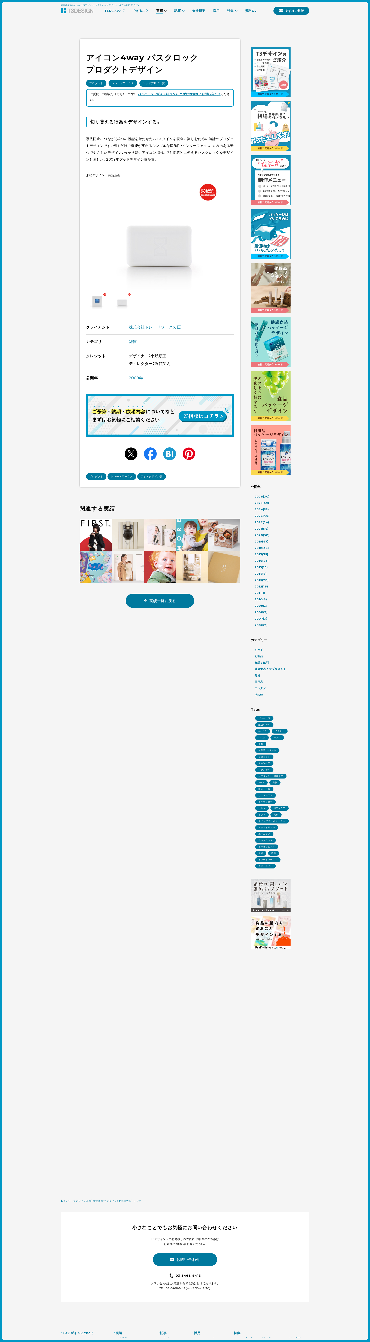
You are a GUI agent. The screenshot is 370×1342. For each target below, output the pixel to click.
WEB (261, 782)
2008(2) (261, 612)
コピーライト (265, 866)
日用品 (259, 681)
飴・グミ (262, 731)
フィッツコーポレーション (272, 821)
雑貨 (133, 341)
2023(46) (262, 515)
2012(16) (261, 586)
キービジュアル (266, 846)
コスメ (262, 808)
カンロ (277, 737)
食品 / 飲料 (262, 662)
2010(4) (261, 599)
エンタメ (260, 688)
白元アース (264, 789)
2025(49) (262, 503)
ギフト (262, 814)
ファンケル (264, 769)
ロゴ (260, 744)
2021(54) (262, 528)
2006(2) (261, 625)
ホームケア (264, 833)
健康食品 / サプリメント (270, 669)
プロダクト (96, 83)
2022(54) (262, 522)
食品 (260, 853)
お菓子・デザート (267, 750)
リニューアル (265, 795)
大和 (276, 814)
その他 (259, 694)
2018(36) (262, 548)
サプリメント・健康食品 (270, 776)
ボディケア (279, 808)
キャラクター (265, 801)
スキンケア (264, 763)
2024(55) (262, 509)
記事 (163, 1333)
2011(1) (260, 593)
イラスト (279, 731)
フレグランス (265, 840)
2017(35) (261, 554)
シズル (262, 737)
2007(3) (261, 618)
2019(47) (262, 541)
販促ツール (264, 724)
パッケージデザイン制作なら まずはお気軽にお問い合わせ (179, 94)
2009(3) (261, 605)
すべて (259, 649)
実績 (119, 1333)
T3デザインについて (78, 1333)
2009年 (136, 378)
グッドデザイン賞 (154, 83)
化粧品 (259, 656)
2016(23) (262, 560)
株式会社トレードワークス (152, 327)
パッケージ (264, 718)
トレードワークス (123, 83)
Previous (94, 235)
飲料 (273, 853)
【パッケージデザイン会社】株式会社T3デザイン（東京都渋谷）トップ (101, 1201)
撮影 (275, 782)
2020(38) (262, 535)
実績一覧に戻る (162, 601)
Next (226, 235)
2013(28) (262, 580)
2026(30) (262, 496)
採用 (197, 1333)
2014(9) (261, 573)
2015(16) (261, 567)
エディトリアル (266, 827)
